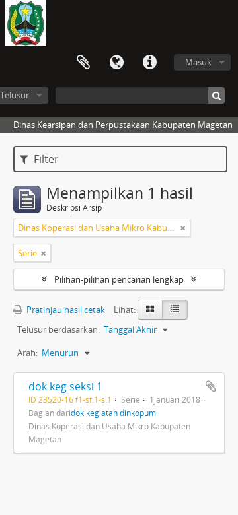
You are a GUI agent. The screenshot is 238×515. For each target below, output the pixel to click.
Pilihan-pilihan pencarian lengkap (119, 279)
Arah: (27, 353)
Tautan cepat (149, 62)
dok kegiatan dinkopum (113, 412)
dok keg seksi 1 (65, 386)
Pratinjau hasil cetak (64, 310)
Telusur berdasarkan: (58, 329)
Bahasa (116, 62)
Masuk (198, 62)
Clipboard (83, 62)
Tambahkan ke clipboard (211, 386)
